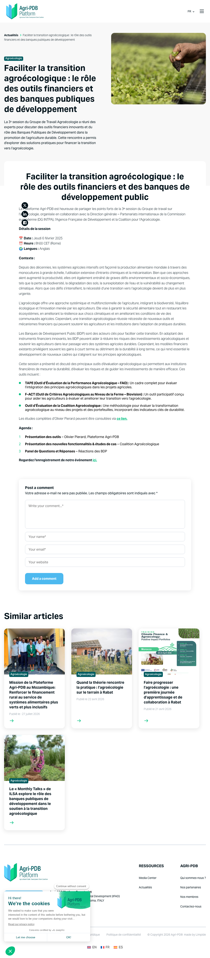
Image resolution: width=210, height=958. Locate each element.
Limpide (201, 934)
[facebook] (25, 222)
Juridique (94, 934)
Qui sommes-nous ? (193, 878)
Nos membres (189, 897)
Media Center (147, 878)
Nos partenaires (190, 887)
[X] (25, 205)
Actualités (11, 35)
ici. (95, 460)
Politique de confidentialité (123, 934)
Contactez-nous (190, 906)
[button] (202, 11)
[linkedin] (25, 214)
